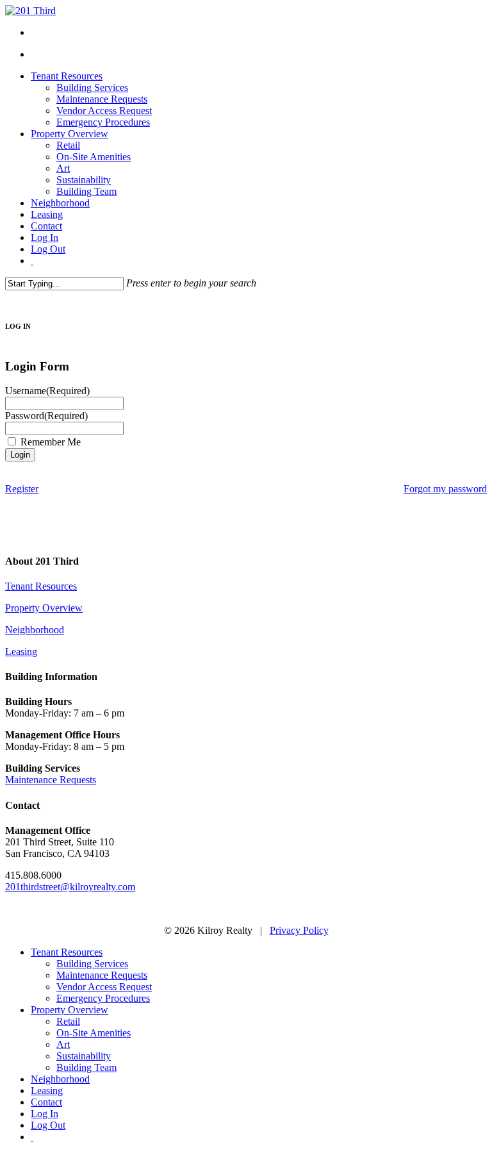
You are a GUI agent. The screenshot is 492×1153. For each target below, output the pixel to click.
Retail (68, 1021)
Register (21, 488)
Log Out (48, 1125)
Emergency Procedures (103, 998)
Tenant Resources (41, 586)
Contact (46, 1102)
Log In (44, 1113)
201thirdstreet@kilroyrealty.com (70, 886)
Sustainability (83, 1055)
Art (63, 1044)
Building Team (86, 1067)
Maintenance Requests (50, 779)
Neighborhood (34, 629)
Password (46, 415)
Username (47, 390)
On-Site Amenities (93, 1032)
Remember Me (50, 441)
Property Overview (44, 607)
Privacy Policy (299, 930)
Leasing (21, 651)
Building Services (92, 963)
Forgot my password (445, 488)
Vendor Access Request (104, 986)
